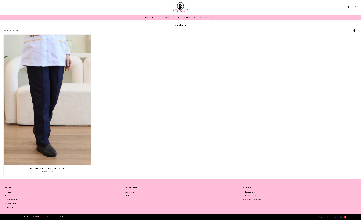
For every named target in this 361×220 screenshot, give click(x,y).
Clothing (177, 17)
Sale (214, 17)
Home (147, 17)
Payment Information (11, 196)
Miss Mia (167, 17)
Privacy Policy (9, 207)
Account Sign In (129, 192)
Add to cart (47, 174)
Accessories (204, 17)
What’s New (156, 17)
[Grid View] (353, 30)
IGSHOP (61, 217)
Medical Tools (189, 17)
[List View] (356, 30)
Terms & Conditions (11, 203)
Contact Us (127, 196)
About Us (8, 192)
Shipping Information (11, 200)
